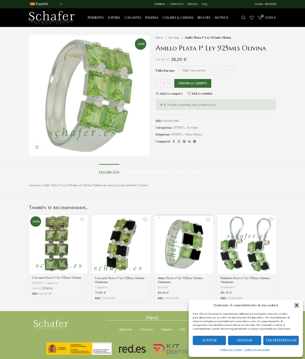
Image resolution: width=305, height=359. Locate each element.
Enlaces (166, 329)
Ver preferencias (281, 340)
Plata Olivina (193, 134)
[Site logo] (51, 17)
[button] (297, 305)
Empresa (126, 329)
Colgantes (51, 283)
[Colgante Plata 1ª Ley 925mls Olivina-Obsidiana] (121, 244)
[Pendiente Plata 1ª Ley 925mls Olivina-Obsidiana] (246, 244)
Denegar (244, 340)
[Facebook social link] (173, 141)
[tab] (109, 170)
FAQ (183, 329)
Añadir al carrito (192, 83)
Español (41, 4)
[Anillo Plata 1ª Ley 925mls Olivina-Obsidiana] (184, 244)
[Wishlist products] (252, 17)
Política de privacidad (257, 349)
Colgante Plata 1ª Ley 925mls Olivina (56, 278)
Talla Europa (165, 70)
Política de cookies (231, 349)
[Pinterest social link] (184, 141)
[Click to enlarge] (37, 147)
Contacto (146, 329)
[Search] (243, 17)
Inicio (159, 37)
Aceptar (209, 340)
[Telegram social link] (194, 141)
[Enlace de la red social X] (179, 141)
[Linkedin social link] (189, 141)
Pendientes (228, 287)
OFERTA (179, 127)
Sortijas (174, 37)
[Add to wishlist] (82, 219)
